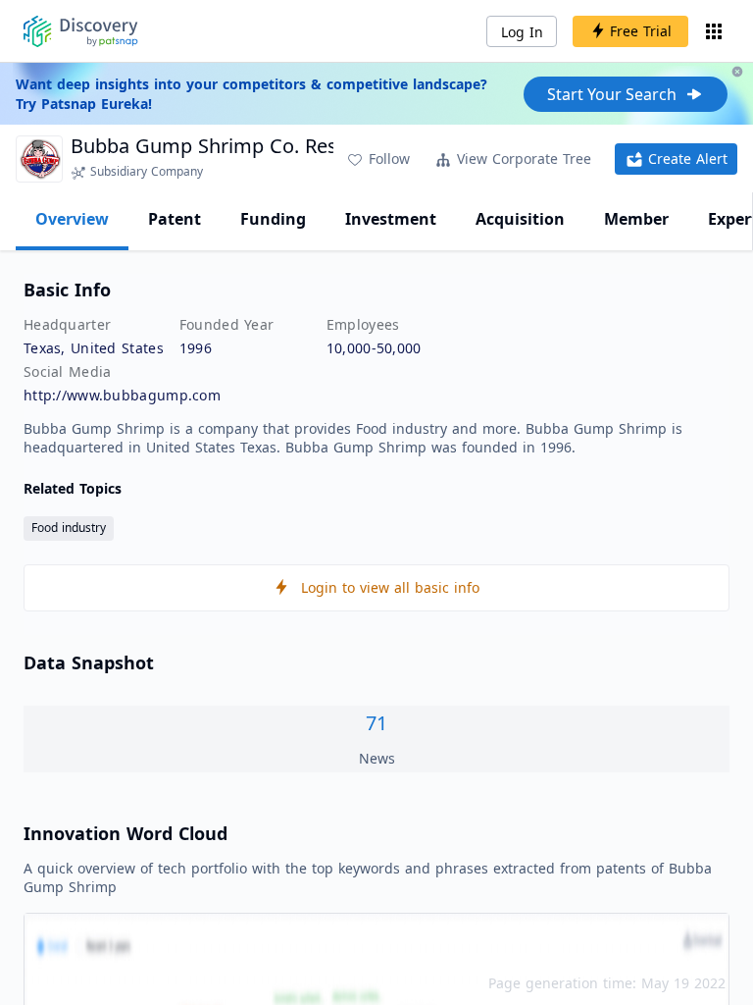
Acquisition (520, 219)
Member (636, 219)
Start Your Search (612, 94)
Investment (390, 219)
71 (376, 723)
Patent (174, 219)
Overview (72, 219)
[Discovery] (81, 31)
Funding (273, 219)
